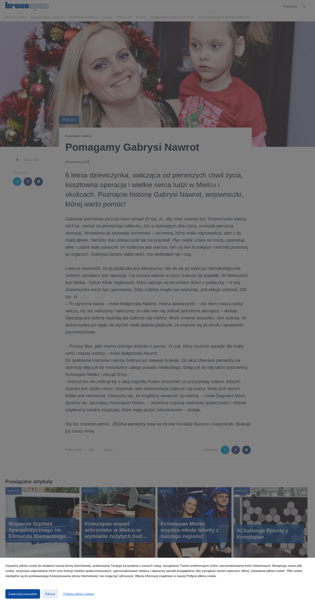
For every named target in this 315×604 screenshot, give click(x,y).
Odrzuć (50, 594)
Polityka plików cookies (78, 594)
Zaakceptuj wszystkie (22, 594)
